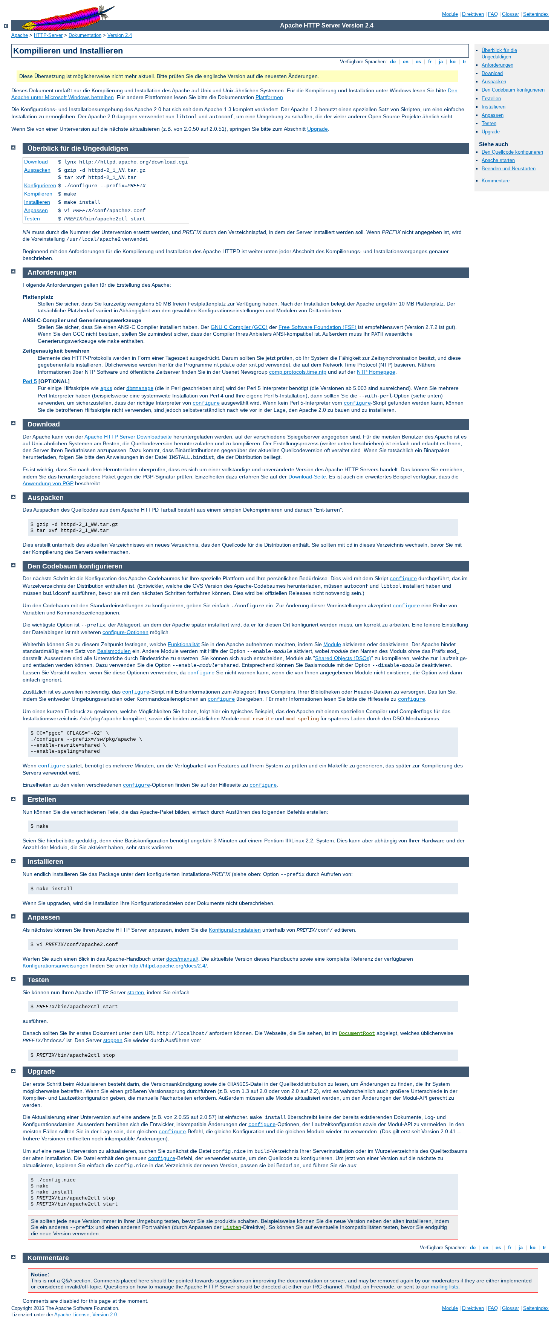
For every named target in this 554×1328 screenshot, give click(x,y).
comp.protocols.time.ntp (297, 372)
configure (206, 403)
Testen (489, 123)
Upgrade (317, 129)
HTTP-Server (48, 35)
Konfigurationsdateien (235, 930)
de (393, 61)
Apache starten (498, 160)
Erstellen (491, 98)
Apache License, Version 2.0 (85, 1314)
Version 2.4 (119, 35)
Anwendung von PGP (48, 483)
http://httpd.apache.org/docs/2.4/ (168, 966)
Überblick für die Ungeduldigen (499, 53)
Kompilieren (38, 194)
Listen (232, 1227)
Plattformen (269, 97)
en (405, 61)
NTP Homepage (376, 372)
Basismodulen (114, 651)
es (418, 61)
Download (492, 73)
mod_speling (302, 719)
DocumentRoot (357, 1033)
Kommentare (496, 180)
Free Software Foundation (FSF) (318, 327)
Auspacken (494, 81)
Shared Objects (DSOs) (343, 658)
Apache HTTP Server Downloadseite (128, 437)
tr (464, 61)
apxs (106, 388)
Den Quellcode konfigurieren (512, 152)
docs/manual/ (182, 959)
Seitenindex (536, 14)
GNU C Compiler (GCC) (239, 327)
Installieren (493, 107)
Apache (19, 35)
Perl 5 (30, 381)
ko (452, 61)
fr (430, 61)
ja (440, 61)
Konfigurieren (40, 185)
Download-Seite (307, 477)
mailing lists (444, 1287)
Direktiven (473, 14)
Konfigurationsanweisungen (56, 966)
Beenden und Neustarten (509, 168)
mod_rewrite (257, 719)
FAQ (493, 14)
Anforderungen (497, 65)
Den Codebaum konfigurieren (513, 90)
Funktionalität (184, 644)
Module (450, 14)
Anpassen (492, 115)
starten (135, 992)
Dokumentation (85, 35)
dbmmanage (139, 388)
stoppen (112, 1040)
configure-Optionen (125, 632)
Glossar (510, 14)
